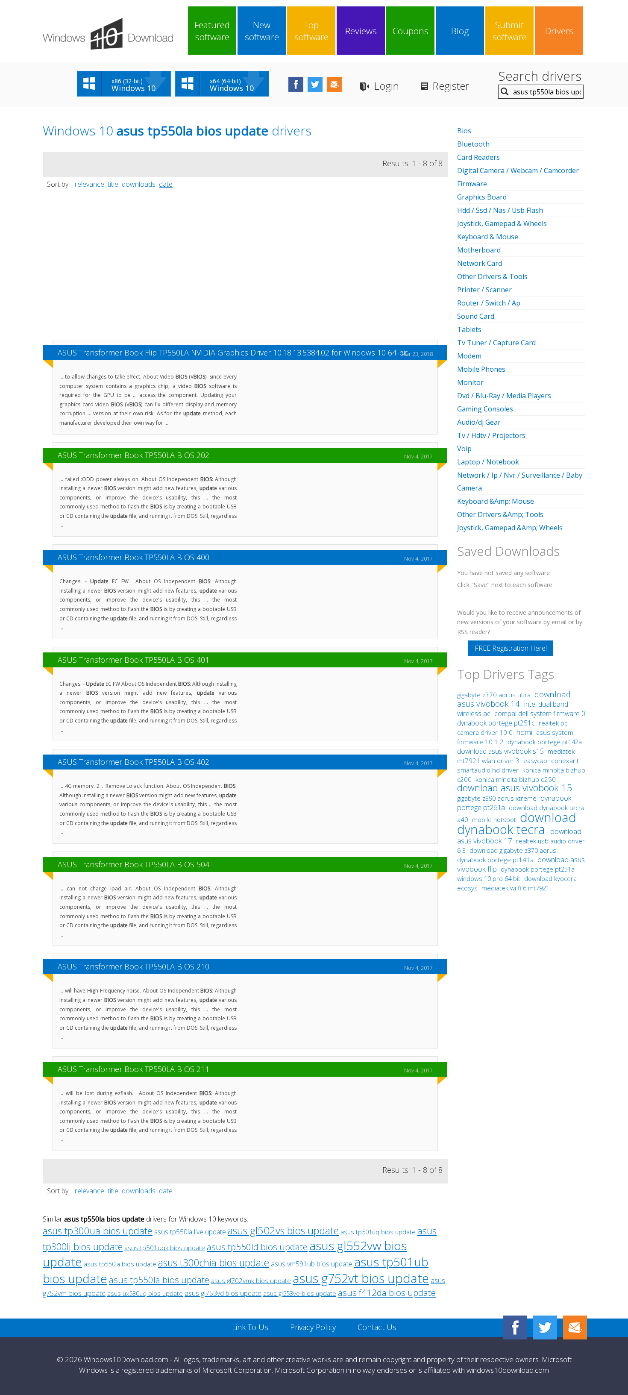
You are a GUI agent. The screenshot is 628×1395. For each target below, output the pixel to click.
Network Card (479, 263)
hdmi (524, 732)
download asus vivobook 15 (514, 787)
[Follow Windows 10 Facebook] (296, 84)
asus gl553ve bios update (299, 1293)
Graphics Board (482, 197)
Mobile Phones (481, 369)
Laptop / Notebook (488, 462)
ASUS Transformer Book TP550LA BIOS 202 (133, 455)
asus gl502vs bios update (283, 1230)
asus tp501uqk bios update (164, 1247)
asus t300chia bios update (213, 1262)
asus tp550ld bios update (257, 1247)
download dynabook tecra (516, 823)
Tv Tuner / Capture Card (496, 342)
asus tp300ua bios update (98, 1230)
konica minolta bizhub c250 (515, 779)
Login (386, 86)
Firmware (472, 183)
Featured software (212, 31)
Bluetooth (473, 144)
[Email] (575, 1327)
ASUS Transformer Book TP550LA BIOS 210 (133, 966)
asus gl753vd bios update (223, 1293)
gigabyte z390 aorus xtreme (497, 798)
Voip (464, 448)
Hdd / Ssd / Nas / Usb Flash (500, 210)
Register (450, 86)
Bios (464, 130)
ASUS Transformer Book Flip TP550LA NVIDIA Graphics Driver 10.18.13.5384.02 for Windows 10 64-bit (233, 352)
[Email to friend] (334, 84)
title (113, 184)
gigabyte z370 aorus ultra (494, 694)
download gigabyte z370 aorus (513, 850)
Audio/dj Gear (479, 422)
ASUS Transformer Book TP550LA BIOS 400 (133, 557)
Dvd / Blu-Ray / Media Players (504, 395)
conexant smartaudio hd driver (518, 765)
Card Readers (478, 157)
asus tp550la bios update (120, 1264)
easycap (535, 760)
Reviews (361, 31)
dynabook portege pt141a (496, 859)
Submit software (510, 31)
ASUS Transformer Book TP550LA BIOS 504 (133, 864)
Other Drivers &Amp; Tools (500, 514)
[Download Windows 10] (108, 34)
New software (262, 31)
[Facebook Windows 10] (515, 1327)
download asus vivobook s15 (501, 751)
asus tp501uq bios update (378, 1232)
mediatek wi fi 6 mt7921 (515, 888)
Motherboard (479, 250)
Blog (460, 31)
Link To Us (250, 1327)
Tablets (469, 329)
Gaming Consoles (485, 409)
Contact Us (377, 1327)
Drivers (559, 31)
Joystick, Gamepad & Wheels (502, 223)
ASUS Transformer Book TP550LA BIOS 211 (133, 1069)
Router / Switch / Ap (488, 303)
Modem (469, 356)
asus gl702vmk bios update (251, 1280)
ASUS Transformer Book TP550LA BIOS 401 (133, 660)
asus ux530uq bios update (145, 1293)
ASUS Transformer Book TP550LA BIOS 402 (133, 762)
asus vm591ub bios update (311, 1264)
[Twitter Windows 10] (545, 1327)
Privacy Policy (313, 1327)
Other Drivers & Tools (492, 276)
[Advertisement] (245, 268)
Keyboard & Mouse (487, 236)
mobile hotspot (494, 819)
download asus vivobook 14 (514, 699)
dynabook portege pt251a (538, 869)
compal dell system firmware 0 (539, 713)
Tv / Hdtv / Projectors (491, 435)
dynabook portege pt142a (545, 741)
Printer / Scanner (484, 289)
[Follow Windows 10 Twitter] (315, 84)
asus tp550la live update (191, 1231)
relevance (89, 184)
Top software (311, 31)
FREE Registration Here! (511, 648)
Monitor (470, 382)
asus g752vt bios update (361, 1278)
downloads (139, 184)
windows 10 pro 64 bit (488, 878)
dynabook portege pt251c (497, 723)
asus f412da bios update (387, 1292)
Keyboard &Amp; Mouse (495, 501)
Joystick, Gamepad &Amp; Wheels (510, 527)
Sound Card (475, 316)
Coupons (410, 31)
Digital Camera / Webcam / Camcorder (518, 170)
